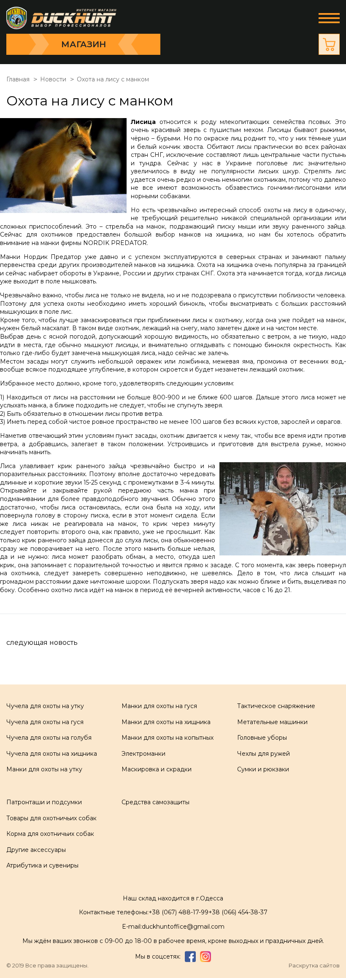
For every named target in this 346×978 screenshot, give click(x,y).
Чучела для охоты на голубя (49, 737)
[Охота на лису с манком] (65, 166)
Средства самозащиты (155, 802)
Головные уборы (262, 737)
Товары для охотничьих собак (51, 818)
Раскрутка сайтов (314, 965)
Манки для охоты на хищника (166, 722)
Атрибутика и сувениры (42, 865)
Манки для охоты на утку (44, 769)
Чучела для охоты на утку (45, 706)
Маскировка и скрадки (157, 769)
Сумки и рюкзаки (263, 769)
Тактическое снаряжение (276, 706)
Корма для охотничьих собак (50, 834)
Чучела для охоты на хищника (51, 753)
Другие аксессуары (36, 850)
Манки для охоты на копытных (168, 737)
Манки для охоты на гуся (159, 706)
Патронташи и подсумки (44, 802)
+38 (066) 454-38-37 (238, 912)
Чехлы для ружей (263, 753)
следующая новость (42, 643)
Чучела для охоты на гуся (45, 722)
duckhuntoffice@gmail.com (183, 926)
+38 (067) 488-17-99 (178, 912)
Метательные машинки (272, 722)
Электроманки (143, 753)
